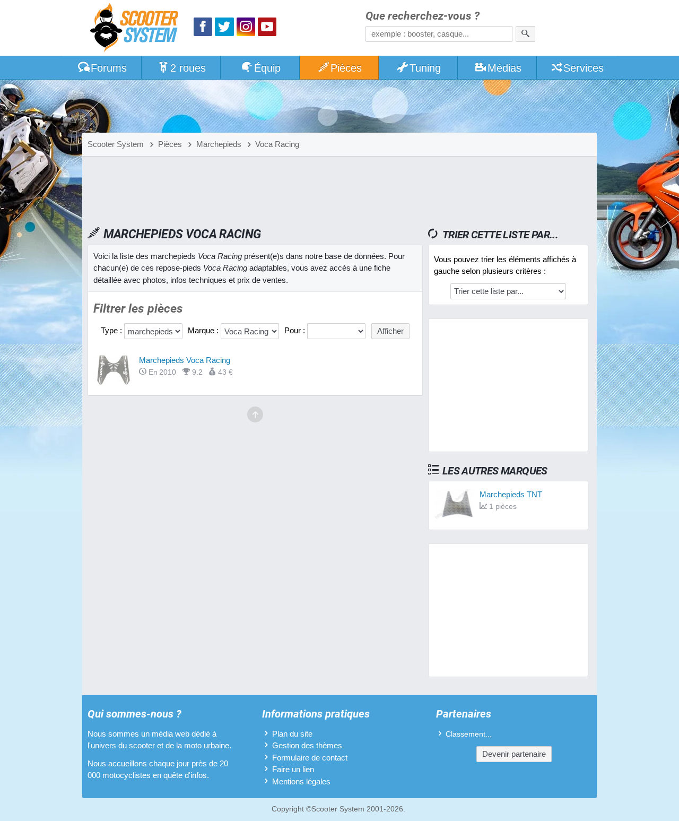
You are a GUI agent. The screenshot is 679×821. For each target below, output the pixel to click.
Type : (112, 330)
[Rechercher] (525, 34)
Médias (504, 68)
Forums (109, 68)
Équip (267, 68)
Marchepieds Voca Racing (184, 360)
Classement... (469, 734)
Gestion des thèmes (307, 745)
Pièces (346, 68)
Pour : (295, 330)
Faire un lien (293, 769)
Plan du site (292, 733)
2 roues (188, 68)
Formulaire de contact (309, 757)
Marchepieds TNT (511, 494)
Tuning (425, 68)
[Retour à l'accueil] (136, 28)
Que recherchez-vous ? (422, 16)
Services (583, 68)
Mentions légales (301, 781)
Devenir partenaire (514, 753)
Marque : (204, 330)
